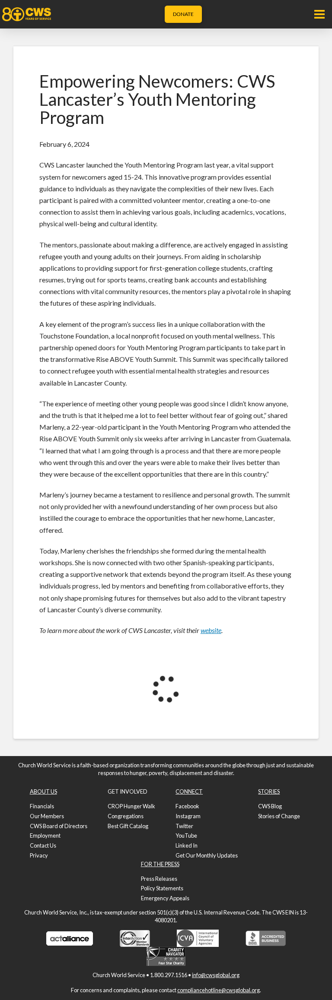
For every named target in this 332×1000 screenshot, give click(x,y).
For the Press (160, 864)
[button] (319, 14)
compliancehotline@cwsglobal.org (218, 990)
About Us (43, 791)
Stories (269, 791)
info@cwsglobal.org (215, 975)
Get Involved (127, 791)
